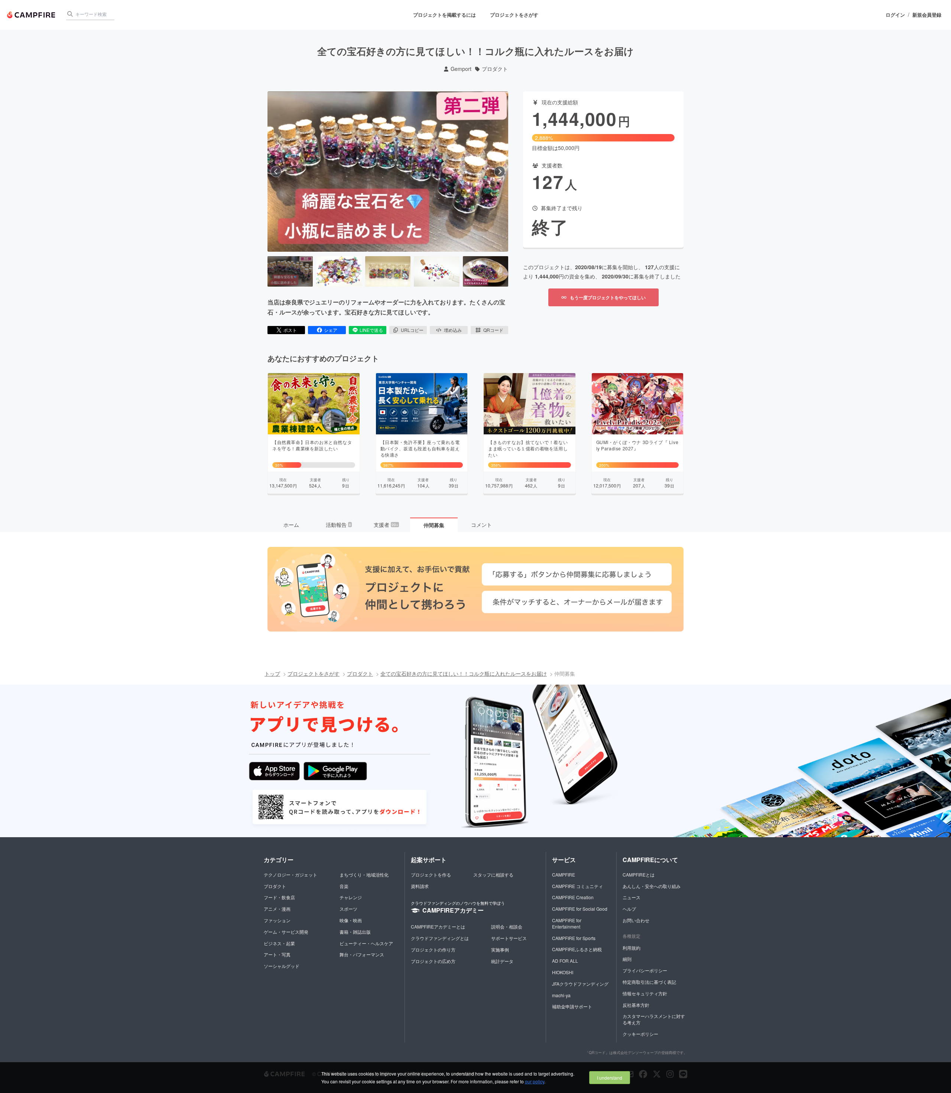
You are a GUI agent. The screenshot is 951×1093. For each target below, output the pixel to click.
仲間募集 (433, 525)
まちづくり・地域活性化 (364, 874)
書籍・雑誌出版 (355, 932)
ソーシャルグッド (281, 966)
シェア (330, 330)
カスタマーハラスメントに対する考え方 (654, 1019)
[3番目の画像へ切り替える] (387, 271)
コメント (481, 524)
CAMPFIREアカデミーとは (438, 926)
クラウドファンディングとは (440, 938)
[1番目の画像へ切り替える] (290, 271)
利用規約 (631, 947)
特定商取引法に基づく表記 (649, 982)
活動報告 (338, 524)
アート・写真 (277, 954)
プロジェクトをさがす (514, 14)
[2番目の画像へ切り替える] (338, 271)
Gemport (461, 68)
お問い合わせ (636, 920)
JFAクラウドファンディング (580, 984)
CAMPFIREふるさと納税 (577, 949)
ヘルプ (629, 909)
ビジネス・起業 (279, 943)
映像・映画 (351, 920)
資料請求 (420, 886)
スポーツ (348, 909)
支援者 (386, 524)
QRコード (493, 330)
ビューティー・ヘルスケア (366, 943)
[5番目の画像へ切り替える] (485, 271)
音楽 (344, 886)
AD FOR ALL (565, 960)
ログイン (895, 15)
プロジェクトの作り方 (433, 949)
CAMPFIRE (563, 874)
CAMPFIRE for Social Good (579, 909)
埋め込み (453, 330)
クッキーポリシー (640, 1034)
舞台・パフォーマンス (362, 954)
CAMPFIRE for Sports (573, 938)
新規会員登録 (926, 15)
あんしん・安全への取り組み (652, 886)
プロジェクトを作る (431, 874)
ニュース (631, 897)
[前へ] (276, 171)
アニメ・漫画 (277, 909)
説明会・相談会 (506, 926)
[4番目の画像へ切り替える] (436, 271)
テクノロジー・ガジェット (290, 874)
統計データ (502, 961)
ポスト (290, 330)
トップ (272, 673)
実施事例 (500, 949)
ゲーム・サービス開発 (286, 932)
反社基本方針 (636, 1005)
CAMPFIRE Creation (573, 897)
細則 (627, 959)
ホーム (291, 524)
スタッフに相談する (493, 874)
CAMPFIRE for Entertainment (566, 923)
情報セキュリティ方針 (645, 993)
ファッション (277, 920)
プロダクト (495, 68)
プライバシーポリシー (645, 970)
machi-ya (561, 995)
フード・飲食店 (279, 897)
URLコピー (412, 330)
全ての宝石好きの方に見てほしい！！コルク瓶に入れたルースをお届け (463, 673)
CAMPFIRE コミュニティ (577, 886)
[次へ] (499, 171)
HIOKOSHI (562, 972)
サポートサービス (509, 938)
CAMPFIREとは (639, 874)
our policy (534, 1081)
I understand (609, 1077)
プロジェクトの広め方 (433, 961)
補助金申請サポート (572, 1006)
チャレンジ (351, 897)
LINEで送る (371, 330)
